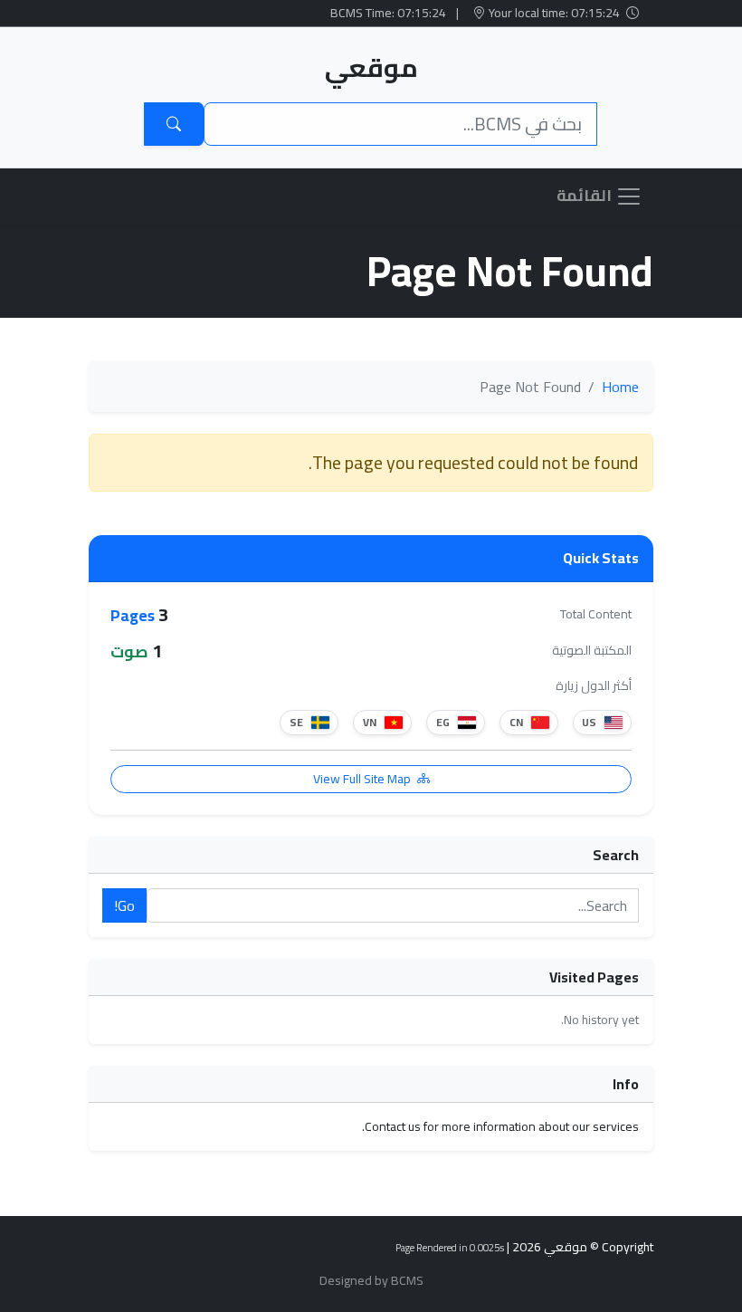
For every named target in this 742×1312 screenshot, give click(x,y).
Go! (124, 905)
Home (620, 386)
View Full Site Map (363, 778)
